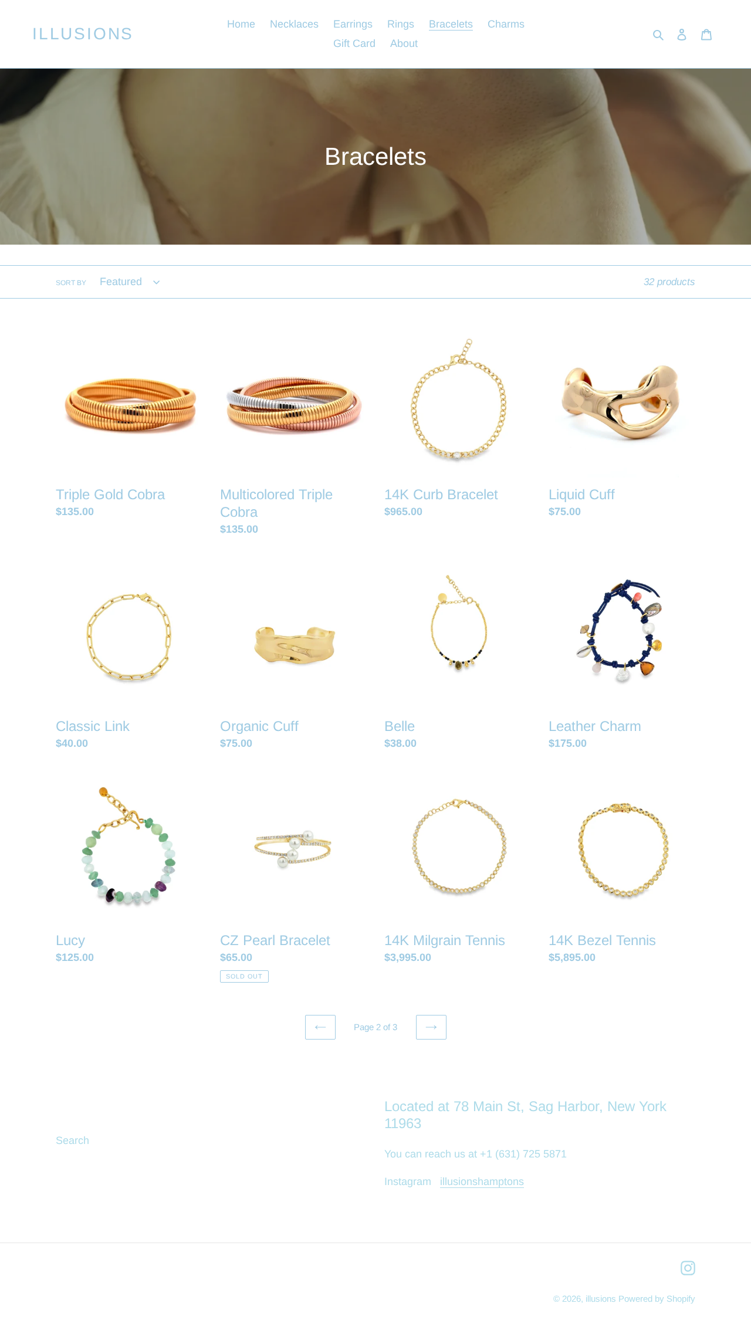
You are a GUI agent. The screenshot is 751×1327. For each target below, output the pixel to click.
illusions (83, 34)
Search (72, 1140)
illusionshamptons (482, 1181)
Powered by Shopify (656, 1299)
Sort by (71, 283)
